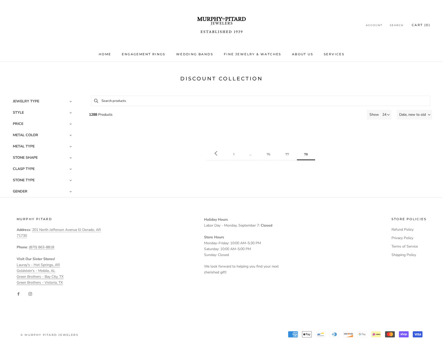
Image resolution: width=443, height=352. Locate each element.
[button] (414, 115)
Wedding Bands (194, 54)
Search (397, 25)
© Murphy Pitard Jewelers (49, 335)
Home (105, 54)
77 (287, 154)
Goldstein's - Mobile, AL (36, 270)
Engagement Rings (143, 54)
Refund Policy (402, 229)
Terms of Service (404, 246)
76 (268, 154)
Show (374, 114)
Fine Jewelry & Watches (252, 54)
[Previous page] (215, 153)
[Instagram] (30, 293)
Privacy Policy (402, 238)
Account (374, 25)
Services (334, 54)
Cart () (421, 25)
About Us (302, 54)
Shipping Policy (403, 254)
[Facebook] (18, 293)
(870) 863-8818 (41, 247)
